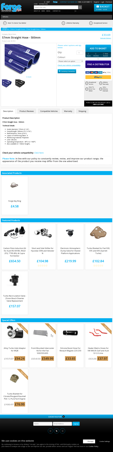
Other (5, 39)
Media (48, 11)
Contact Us (56, 11)
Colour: (62, 57)
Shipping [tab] (82, 111)
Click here (39, 152)
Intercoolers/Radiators (11, 32)
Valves (5, 43)
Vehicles (5, 17)
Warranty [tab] (68, 111)
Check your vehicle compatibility (69, 65)
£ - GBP (47, 2)
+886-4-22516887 (84, 2)
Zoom (29, 77)
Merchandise (7, 35)
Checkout (108, 2)
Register (97, 2)
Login (102, 2)
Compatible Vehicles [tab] (49, 111)
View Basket (105, 55)
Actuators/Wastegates (11, 20)
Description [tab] (8, 111)
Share (89, 56)
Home (36, 4)
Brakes (5, 24)
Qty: (60, 52)
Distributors (43, 4)
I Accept (90, 441)
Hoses (5, 28)
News (43, 11)
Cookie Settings (104, 441)
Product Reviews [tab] (27, 111)
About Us (37, 11)
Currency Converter (68, 71)
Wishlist (96, 56)
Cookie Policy (93, 446)
